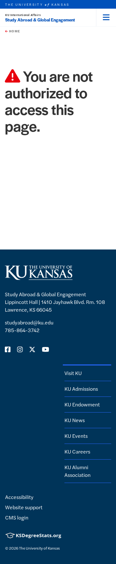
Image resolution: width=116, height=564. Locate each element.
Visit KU (73, 373)
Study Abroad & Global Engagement (40, 20)
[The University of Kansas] (38, 277)
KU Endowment (82, 404)
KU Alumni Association (77, 470)
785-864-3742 (22, 330)
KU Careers (77, 451)
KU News (74, 420)
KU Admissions (81, 388)
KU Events (76, 435)
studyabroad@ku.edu (29, 322)
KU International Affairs (23, 15)
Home (14, 31)
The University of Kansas (39, 548)
